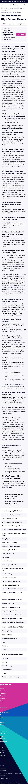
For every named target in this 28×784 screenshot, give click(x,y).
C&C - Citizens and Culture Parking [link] (12, 522)
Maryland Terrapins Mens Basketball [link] (12, 618)
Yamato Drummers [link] (7, 669)
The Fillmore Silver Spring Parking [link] (11, 581)
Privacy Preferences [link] (4, 778)
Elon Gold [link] (4, 662)
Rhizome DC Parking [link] (7, 561)
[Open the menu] (2, 5)
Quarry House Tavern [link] (8, 553)
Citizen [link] (4, 649)
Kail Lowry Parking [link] (7, 631)
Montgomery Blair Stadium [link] (9, 550)
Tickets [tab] (5, 24)
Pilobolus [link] (4, 673)
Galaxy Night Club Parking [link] (9, 542)
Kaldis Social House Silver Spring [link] (11, 546)
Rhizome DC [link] (5, 557)
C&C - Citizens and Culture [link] (9, 518)
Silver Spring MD (5, 10)
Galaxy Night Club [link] (7, 539)
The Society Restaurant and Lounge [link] (12, 592)
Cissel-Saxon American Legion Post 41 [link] (12, 526)
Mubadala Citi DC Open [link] (8, 603)
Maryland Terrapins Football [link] (9, 611)
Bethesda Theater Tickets (12, 492)
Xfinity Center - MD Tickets (12, 503)
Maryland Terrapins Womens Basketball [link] (13, 622)
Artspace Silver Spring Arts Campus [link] (11, 514)
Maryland (20, 8)
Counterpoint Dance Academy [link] (10, 677)
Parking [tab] (12, 24)
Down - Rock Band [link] (7, 634)
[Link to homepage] (14, 5)
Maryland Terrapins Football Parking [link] (12, 614)
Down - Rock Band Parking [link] (9, 638)
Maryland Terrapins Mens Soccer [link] (11, 607)
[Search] (24, 4)
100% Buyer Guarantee (16, 1)
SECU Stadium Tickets (11, 498)
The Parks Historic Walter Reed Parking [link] (12, 589)
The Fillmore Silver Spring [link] (9, 577)
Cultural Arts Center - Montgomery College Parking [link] (14, 534)
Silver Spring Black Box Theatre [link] (10, 564)
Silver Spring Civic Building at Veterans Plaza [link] (12, 569)
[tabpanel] (14, 34)
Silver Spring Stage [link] (7, 574)
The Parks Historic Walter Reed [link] (10, 585)
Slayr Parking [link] (5, 646)
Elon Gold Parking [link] (7, 666)
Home (2, 8)
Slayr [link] (3, 642)
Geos (7, 8)
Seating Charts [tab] (20, 24)
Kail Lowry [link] (5, 658)
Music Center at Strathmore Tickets (14, 501)
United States (13, 8)
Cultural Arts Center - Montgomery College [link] (14, 529)
